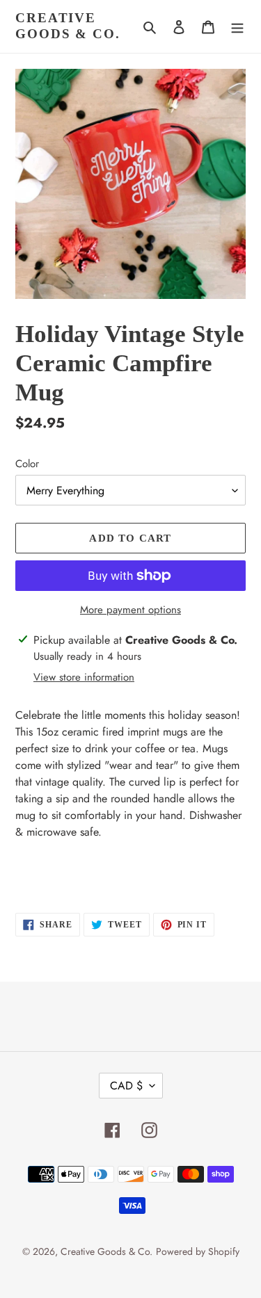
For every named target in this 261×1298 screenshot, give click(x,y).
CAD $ (126, 1086)
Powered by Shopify (197, 1251)
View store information (83, 677)
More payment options (130, 609)
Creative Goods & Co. (67, 25)
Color (27, 463)
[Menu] (237, 26)
